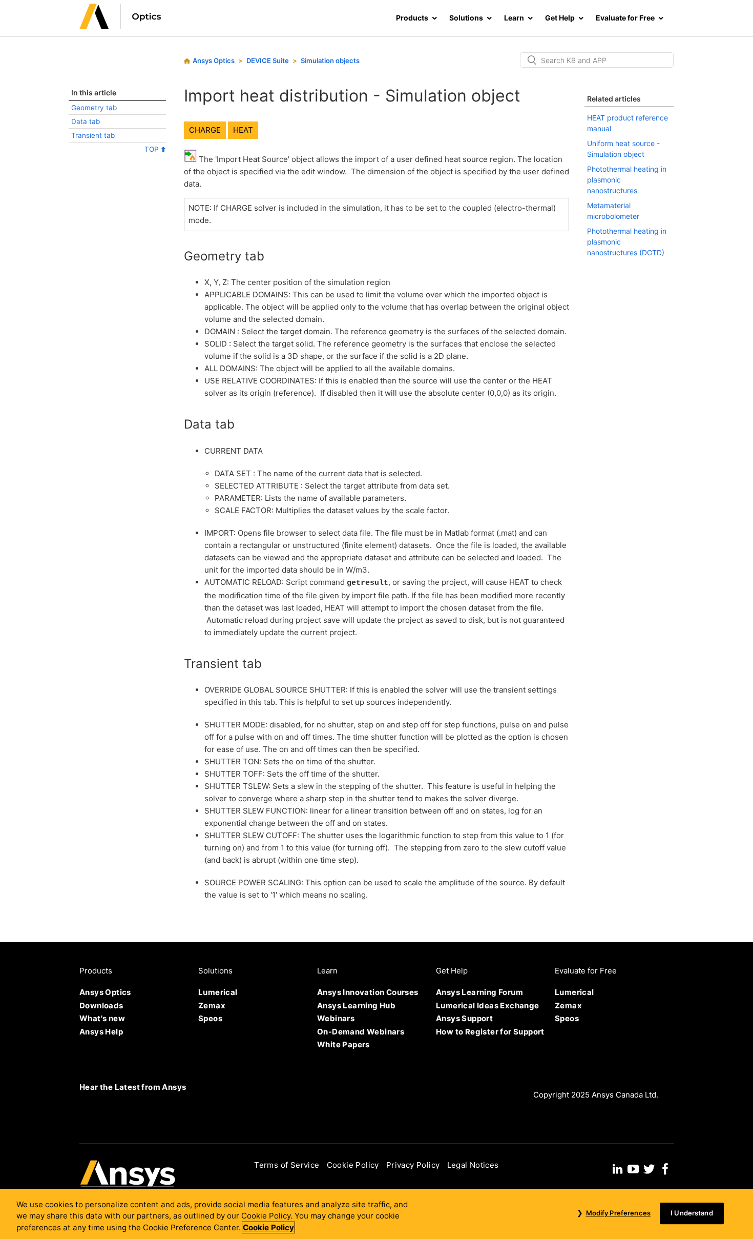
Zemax (211, 1005)
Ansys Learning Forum (479, 992)
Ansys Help (101, 1032)
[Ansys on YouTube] (633, 1168)
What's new (102, 1018)
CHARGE (205, 130)
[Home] (120, 26)
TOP (152, 149)
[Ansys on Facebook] (665, 1168)
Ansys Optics (214, 60)
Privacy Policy (413, 1165)
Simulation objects (330, 60)
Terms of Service (286, 1165)
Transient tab (93, 135)
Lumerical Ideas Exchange (487, 1005)
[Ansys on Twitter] (649, 1168)
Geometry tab (94, 108)
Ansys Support (464, 1018)
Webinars (335, 1018)
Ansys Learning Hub (356, 1005)
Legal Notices (473, 1165)
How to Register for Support (490, 1032)
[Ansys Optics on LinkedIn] (617, 1168)
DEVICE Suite (267, 60)
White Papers (343, 1044)
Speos (210, 1018)
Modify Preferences (618, 1213)
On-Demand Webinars (360, 1032)
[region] (376, 1214)
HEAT (243, 130)
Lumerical (218, 992)
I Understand (692, 1213)
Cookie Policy (353, 1165)
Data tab (85, 121)
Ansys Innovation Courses (368, 992)
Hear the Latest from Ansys (132, 1087)
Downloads (101, 1005)
